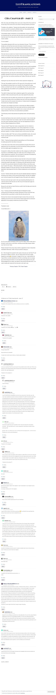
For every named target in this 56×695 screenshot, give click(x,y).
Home (21, 12)
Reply (3, 308)
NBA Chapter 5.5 (41, 65)
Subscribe (41, 54)
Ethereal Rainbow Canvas (9, 301)
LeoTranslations (28, 4)
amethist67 (6, 648)
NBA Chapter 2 (41, 75)
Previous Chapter (14, 266)
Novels (34, 12)
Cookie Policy (23, 693)
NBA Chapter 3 (41, 72)
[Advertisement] (18, 276)
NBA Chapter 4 (41, 70)
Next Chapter (24, 266)
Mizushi (5, 482)
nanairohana (7, 392)
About (24, 12)
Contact (30, 12)
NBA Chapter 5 (41, 68)
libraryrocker (6, 346)
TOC (20, 266)
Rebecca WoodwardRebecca (10, 583)
